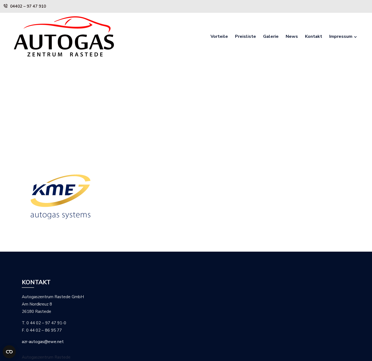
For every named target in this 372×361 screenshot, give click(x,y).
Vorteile (219, 36)
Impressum (340, 36)
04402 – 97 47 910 (28, 6)
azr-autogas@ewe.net (43, 341)
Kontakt (313, 36)
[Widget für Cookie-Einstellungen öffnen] (9, 351)
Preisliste (245, 36)
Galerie (271, 36)
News (292, 36)
